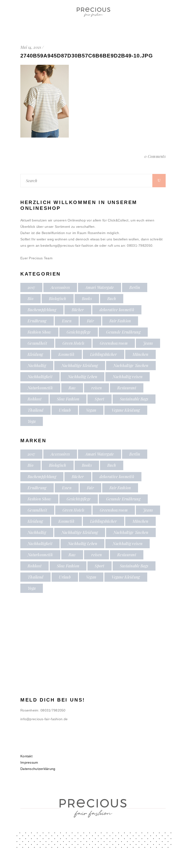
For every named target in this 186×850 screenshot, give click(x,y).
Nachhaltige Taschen (130, 365)
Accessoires (60, 287)
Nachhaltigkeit (40, 376)
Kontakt (26, 756)
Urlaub (65, 410)
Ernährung (37, 320)
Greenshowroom (114, 343)
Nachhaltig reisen (127, 376)
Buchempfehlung (42, 309)
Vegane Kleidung (126, 410)
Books (87, 298)
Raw (72, 387)
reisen (96, 387)
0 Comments (155, 156)
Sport (99, 398)
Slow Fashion (68, 398)
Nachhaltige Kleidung (80, 365)
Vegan (91, 410)
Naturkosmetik (40, 387)
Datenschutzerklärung (37, 769)
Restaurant (126, 387)
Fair (90, 320)
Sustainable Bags (134, 398)
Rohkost (34, 398)
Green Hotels (73, 343)
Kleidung (35, 354)
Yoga (32, 421)
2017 (31, 287)
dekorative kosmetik (117, 309)
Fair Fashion (120, 320)
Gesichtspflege (79, 332)
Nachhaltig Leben (82, 376)
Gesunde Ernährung (123, 332)
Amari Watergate (99, 287)
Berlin (134, 287)
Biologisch (57, 298)
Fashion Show (39, 332)
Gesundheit (37, 343)
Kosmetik (66, 354)
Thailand (35, 410)
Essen (66, 320)
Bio (30, 298)
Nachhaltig (37, 365)
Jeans (148, 343)
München (140, 354)
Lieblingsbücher (103, 354)
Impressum (29, 762)
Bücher (78, 309)
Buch (111, 298)
